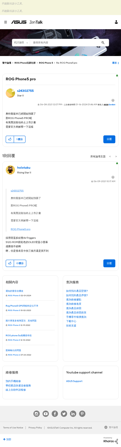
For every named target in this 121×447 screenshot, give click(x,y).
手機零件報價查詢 (76, 317)
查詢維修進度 (73, 303)
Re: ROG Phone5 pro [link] (66, 63)
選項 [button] (114, 63)
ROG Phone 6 (14, 355)
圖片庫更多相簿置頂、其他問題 (21, 320)
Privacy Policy (35, 427)
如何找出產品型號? (77, 291)
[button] (10, 139)
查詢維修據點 (73, 299)
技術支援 (71, 325)
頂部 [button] (8, 439)
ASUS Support (74, 381)
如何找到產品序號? (77, 295)
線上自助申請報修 (16, 389)
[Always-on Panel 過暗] (116, 156)
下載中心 (71, 321)
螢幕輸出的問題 (13, 350)
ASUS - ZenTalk (27, 22)
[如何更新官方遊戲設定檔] (110, 156)
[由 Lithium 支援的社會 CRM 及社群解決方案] (111, 440)
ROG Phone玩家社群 (25, 63)
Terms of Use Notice (13, 427)
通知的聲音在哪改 (14, 291)
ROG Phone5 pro (20, 229)
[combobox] (69, 42)
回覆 (109, 139)
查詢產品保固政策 (76, 312)
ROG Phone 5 (46, 63)
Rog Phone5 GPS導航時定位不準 (22, 306)
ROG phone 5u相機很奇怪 (19, 335)
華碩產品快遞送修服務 (18, 385)
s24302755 (17, 190)
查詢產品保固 (73, 308)
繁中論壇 (6, 63)
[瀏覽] (7, 22)
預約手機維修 (13, 381)
